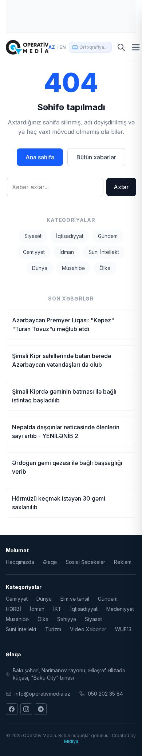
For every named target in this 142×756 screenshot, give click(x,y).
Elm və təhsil (74, 599)
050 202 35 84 (105, 694)
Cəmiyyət (34, 252)
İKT (57, 609)
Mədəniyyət (120, 609)
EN (62, 47)
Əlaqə (50, 562)
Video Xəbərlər (88, 629)
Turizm (53, 629)
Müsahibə (73, 268)
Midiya (71, 741)
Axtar (121, 187)
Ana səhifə (39, 157)
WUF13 (123, 629)
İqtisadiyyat (69, 236)
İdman (66, 252)
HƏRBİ (13, 609)
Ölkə (104, 268)
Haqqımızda (20, 562)
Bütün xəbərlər (96, 157)
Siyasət (33, 236)
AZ (51, 47)
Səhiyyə (66, 619)
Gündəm (108, 236)
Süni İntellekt (103, 252)
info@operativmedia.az (42, 694)
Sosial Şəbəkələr (85, 562)
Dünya (39, 268)
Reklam (122, 562)
